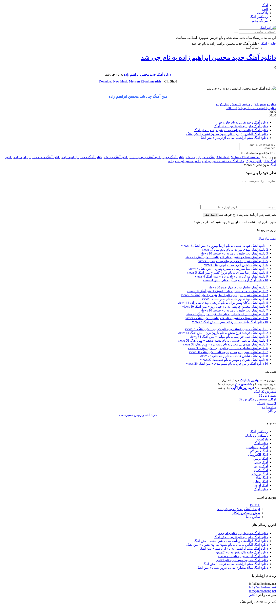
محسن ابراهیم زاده (136, 74)
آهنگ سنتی (261, 462)
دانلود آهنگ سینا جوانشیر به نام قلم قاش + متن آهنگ (226, 257)
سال (261, 238)
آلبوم (264, 9)
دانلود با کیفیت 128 (263, 108)
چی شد (190, 157)
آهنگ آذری (261, 485)
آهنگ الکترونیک (258, 454)
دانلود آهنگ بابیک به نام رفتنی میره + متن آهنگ (230, 322)
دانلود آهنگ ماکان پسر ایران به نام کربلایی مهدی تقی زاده (223, 302)
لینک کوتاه (222, 104)
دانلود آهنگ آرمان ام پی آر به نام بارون (235, 280)
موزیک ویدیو (260, 20)
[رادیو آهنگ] (267, 27)
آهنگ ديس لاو (259, 451)
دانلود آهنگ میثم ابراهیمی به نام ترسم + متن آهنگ (235, 564)
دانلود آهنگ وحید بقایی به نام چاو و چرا (243, 122)
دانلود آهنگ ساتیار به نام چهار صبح (238, 287)
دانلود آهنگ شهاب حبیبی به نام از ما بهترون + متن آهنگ (224, 245)
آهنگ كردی (260, 470)
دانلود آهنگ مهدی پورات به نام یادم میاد (235, 249)
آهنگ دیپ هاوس (257, 447)
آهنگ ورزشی (259, 474)
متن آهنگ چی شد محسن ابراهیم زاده (219, 161)
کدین (252, 594)
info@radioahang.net (262, 587)
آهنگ (265, 5)
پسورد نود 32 (267, 395)
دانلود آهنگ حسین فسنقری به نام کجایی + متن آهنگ (226, 329)
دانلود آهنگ (261, 443)
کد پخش (235, 104)
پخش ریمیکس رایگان (246, 513)
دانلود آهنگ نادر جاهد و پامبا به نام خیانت (234, 253)
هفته (273, 238)
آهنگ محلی (260, 481)
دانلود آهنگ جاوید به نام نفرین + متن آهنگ (241, 126)
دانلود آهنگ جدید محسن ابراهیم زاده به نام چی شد (208, 57)
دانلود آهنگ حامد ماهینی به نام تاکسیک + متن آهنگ (227, 291)
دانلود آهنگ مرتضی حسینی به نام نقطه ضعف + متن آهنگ (223, 340)
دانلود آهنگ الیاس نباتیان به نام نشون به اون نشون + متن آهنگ (227, 134)
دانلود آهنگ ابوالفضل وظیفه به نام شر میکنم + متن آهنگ (231, 130)
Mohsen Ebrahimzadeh (145, 81)
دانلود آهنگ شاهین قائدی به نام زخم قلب (234, 356)
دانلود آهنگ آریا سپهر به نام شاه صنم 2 (243, 556)
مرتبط (246, 104)
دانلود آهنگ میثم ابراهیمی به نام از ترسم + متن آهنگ (233, 137)
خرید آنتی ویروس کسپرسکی (138, 415)
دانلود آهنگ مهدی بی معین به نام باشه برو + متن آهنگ (225, 344)
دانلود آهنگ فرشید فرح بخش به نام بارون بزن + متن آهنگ (223, 333)
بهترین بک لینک (249, 380)
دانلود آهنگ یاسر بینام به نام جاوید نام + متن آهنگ (228, 352)
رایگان (272, 411)
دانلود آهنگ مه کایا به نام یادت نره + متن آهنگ (231, 276)
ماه (267, 238)
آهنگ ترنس (260, 458)
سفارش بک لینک (265, 391)
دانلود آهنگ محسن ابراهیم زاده (82, 157)
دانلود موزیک (254, 161)
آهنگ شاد (262, 477)
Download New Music (113, 81)
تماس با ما (253, 516)
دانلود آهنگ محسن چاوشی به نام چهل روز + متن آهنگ (225, 306)
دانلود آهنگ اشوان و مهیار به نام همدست (234, 359)
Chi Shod (223, 157)
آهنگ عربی (261, 466)
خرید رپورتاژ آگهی (243, 388)
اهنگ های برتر (206, 157)
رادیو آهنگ (269, 47)
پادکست (262, 13)
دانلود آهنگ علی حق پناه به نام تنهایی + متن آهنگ (229, 336)
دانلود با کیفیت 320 (238, 108)
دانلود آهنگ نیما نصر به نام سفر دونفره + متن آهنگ (228, 268)
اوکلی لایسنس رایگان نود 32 (257, 399)
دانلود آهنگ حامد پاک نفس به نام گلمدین (242, 552)
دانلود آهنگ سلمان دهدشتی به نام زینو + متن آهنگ (228, 348)
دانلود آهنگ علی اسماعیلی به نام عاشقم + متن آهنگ (227, 314)
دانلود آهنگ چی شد (116, 157)
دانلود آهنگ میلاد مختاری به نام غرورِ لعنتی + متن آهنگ (232, 567)
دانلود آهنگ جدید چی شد (145, 157)
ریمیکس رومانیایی (256, 435)
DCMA (255, 505)
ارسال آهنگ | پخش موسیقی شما (238, 509)
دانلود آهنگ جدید (160, 74)
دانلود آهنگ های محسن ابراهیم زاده (37, 157)
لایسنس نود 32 (266, 403)
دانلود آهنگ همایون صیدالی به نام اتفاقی (242, 560)
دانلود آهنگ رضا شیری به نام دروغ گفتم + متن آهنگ (227, 272)
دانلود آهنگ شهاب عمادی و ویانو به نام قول (233, 261)
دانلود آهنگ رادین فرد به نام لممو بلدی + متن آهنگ (227, 363)
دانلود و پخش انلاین (263, 104)
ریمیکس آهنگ (259, 16)
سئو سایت (269, 407)
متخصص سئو (244, 384)
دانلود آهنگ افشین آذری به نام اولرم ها (236, 265)
